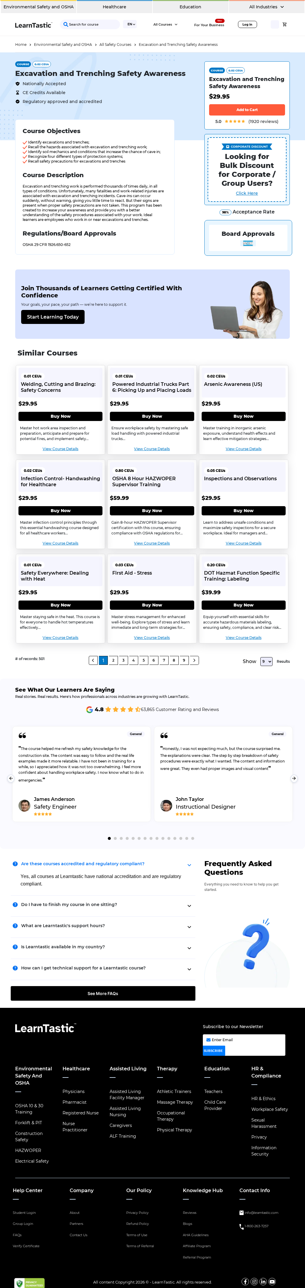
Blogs (187, 1224)
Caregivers (121, 1125)
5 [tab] (133, 838)
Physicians (74, 1091)
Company (82, 1190)
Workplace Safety (269, 1109)
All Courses (163, 24)
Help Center (28, 1190)
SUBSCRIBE (213, 1050)
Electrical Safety (32, 1161)
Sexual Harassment (264, 1123)
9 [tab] (156, 838)
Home (21, 44)
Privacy (259, 1137)
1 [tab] (109, 838)
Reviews (189, 1213)
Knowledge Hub (203, 1190)
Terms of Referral (140, 1246)
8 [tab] (151, 838)
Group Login (23, 1224)
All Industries (263, 7)
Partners (76, 1224)
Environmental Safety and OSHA (39, 7)
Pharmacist (75, 1102)
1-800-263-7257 (256, 1226)
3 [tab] (121, 838)
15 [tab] (192, 838)
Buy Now (61, 416)
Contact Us (78, 1235)
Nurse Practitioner (75, 1127)
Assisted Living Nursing (125, 1111)
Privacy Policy (137, 1213)
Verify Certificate (26, 1246)
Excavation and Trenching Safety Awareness (178, 44)
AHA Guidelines (195, 1235)
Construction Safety (29, 1136)
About (75, 1213)
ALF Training (123, 1136)
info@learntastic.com (261, 1213)
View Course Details (60, 449)
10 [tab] (162, 838)
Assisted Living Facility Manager (127, 1094)
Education (190, 7)
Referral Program (197, 1257)
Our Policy (139, 1190)
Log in (247, 24)
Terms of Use (136, 1235)
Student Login (24, 1213)
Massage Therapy (175, 1102)
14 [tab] (186, 838)
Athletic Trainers (174, 1091)
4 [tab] (127, 838)
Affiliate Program (197, 1246)
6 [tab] (139, 838)
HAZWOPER (28, 1150)
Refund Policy (137, 1224)
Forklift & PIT (28, 1122)
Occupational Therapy (171, 1116)
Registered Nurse (81, 1113)
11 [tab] (168, 838)
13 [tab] (180, 838)
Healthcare (114, 7)
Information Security (263, 1151)
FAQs (17, 1235)
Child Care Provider (215, 1105)
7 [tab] (145, 838)
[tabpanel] (81, 778)
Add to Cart (247, 109)
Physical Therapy (174, 1130)
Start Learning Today (53, 317)
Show (249, 661)
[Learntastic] (33, 24)
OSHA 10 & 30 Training (29, 1109)
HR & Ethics (263, 1098)
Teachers (213, 1091)
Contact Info (254, 1190)
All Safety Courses (115, 44)
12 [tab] (174, 838)
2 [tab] (115, 838)
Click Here (247, 193)
